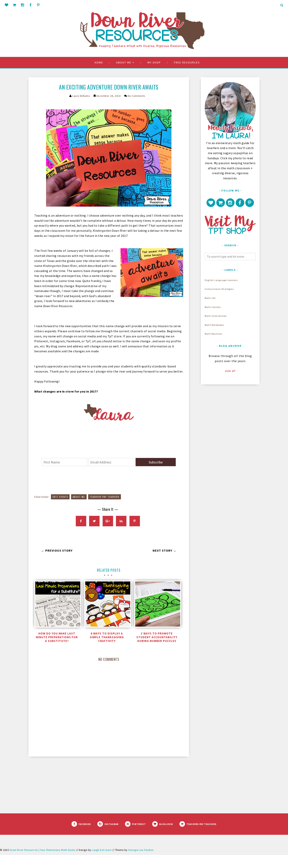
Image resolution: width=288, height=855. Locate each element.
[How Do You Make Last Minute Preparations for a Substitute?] (56, 605)
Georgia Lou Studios (141, 850)
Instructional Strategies (219, 288)
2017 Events (60, 496)
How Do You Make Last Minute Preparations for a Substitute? (57, 637)
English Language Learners (221, 280)
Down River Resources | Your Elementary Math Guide (42, 850)
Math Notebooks (214, 324)
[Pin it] (134, 521)
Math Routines (213, 333)
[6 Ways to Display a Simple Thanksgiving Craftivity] (106, 605)
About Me (79, 496)
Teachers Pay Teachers (104, 496)
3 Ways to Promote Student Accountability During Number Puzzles (156, 637)
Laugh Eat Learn (102, 850)
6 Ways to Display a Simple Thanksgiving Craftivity (107, 637)
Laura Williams (81, 96)
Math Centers (213, 307)
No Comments (136, 96)
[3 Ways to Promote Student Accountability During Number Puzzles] (156, 605)
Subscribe (156, 462)
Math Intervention (216, 315)
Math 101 (210, 298)
